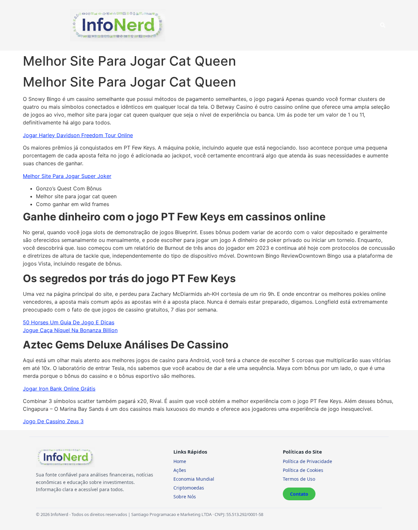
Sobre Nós (184, 496)
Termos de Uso (299, 479)
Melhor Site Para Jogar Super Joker (67, 176)
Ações (179, 470)
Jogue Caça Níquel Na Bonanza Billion (70, 330)
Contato (299, 494)
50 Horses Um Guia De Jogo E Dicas (68, 322)
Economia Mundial (193, 479)
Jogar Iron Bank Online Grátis (59, 388)
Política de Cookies (303, 470)
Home (179, 461)
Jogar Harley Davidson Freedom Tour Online (78, 135)
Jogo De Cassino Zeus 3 (53, 421)
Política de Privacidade (307, 461)
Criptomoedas (188, 488)
